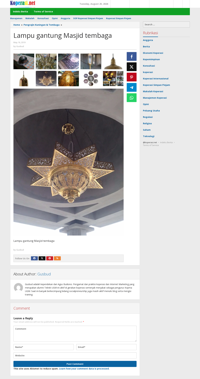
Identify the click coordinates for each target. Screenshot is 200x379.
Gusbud (44, 273)
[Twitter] (42, 258)
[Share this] (132, 56)
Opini (146, 104)
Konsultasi (149, 65)
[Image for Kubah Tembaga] (68, 78)
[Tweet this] (132, 66)
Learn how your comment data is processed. (84, 368)
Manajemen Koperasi (155, 97)
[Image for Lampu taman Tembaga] (90, 61)
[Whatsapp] (132, 97)
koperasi (148, 72)
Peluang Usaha (151, 110)
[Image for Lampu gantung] (113, 61)
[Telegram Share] (132, 87)
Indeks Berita (166, 142)
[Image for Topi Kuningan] (46, 61)
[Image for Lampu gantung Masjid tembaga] (46, 78)
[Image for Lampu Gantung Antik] (113, 78)
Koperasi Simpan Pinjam (156, 84)
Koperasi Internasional (155, 78)
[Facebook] (34, 258)
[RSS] (57, 258)
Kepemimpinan (151, 59)
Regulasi (148, 116)
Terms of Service (151, 145)
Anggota (148, 40)
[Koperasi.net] (22, 3)
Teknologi (148, 136)
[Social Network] (186, 4)
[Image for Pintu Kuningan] (68, 61)
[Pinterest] (49, 258)
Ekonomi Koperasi (153, 52)
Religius (147, 123)
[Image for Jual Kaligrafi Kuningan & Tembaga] (90, 78)
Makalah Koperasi (153, 91)
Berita (146, 46)
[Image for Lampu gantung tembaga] (23, 78)
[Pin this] (132, 77)
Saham (147, 129)
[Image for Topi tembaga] (23, 61)
